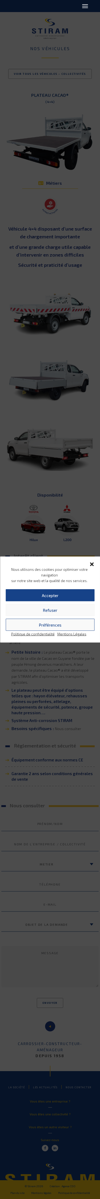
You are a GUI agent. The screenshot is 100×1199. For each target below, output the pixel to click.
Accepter (50, 595)
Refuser (50, 610)
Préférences (50, 624)
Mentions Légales (71, 634)
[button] (91, 563)
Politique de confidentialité (33, 634)
